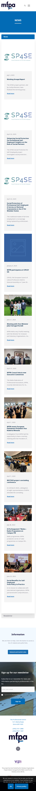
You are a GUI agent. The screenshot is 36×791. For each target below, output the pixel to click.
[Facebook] (18, 749)
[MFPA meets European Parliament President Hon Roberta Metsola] (18, 407)
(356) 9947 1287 (18, 731)
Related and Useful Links (18, 652)
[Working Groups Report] (18, 57)
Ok (11, 786)
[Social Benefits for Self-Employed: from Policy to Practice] (18, 563)
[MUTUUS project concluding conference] (18, 461)
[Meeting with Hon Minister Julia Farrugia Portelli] (18, 305)
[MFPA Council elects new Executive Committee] (18, 356)
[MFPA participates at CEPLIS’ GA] (18, 248)
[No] (34, 783)
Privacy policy (21, 786)
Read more (10, 93)
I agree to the (11, 694)
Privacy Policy (15, 694)
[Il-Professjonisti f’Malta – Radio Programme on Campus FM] (18, 513)
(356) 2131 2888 (18, 729)
